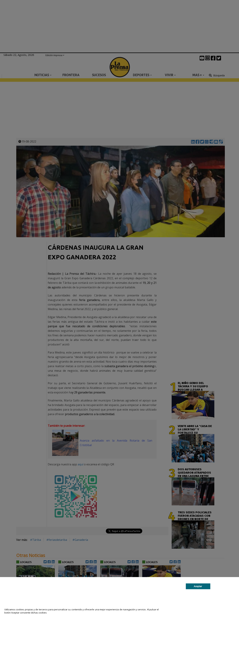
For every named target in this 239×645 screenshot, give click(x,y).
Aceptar (198, 586)
